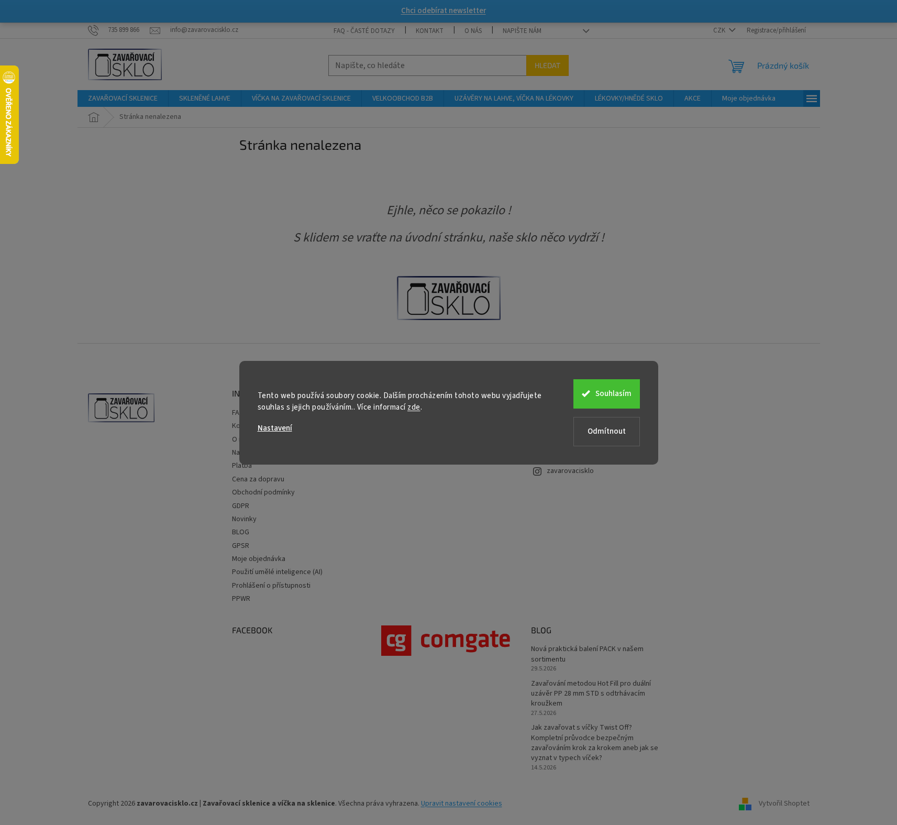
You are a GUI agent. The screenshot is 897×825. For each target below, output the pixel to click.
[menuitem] (122, 98)
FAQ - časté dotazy (364, 31)
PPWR (241, 598)
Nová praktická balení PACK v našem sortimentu (587, 654)
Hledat (547, 65)
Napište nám (522, 31)
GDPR (240, 506)
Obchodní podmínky (263, 492)
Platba (242, 465)
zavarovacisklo (570, 471)
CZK (720, 30)
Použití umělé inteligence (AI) (277, 572)
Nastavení (275, 428)
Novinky (244, 519)
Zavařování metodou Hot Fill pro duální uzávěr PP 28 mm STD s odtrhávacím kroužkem (591, 694)
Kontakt (430, 31)
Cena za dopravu (258, 479)
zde (413, 407)
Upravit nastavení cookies (461, 803)
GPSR (240, 546)
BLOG (240, 532)
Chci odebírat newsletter (443, 10)
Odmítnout (607, 431)
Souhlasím (613, 393)
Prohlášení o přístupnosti (271, 585)
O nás (473, 31)
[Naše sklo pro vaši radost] (449, 298)
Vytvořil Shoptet (784, 803)
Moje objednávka (258, 559)
